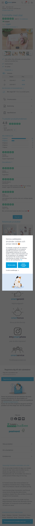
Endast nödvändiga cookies (23, 265)
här (21, 260)
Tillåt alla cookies (11, 265)
